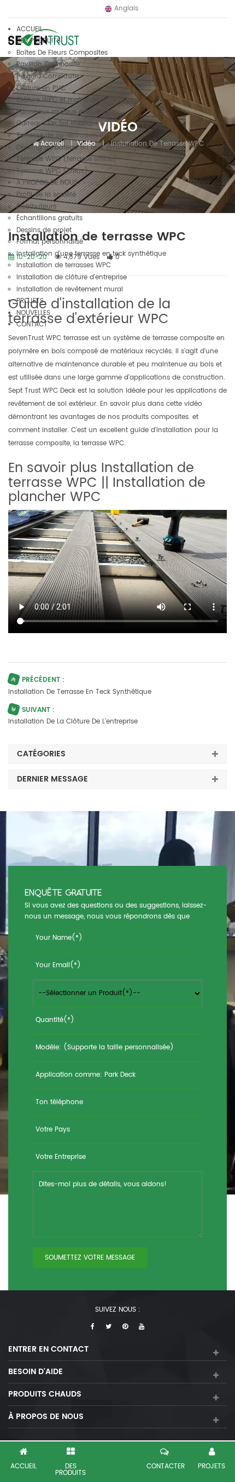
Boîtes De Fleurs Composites (62, 53)
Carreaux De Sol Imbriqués (59, 123)
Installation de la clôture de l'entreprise (73, 721)
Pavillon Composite (48, 64)
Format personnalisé (49, 242)
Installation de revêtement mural (69, 289)
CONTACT (32, 324)
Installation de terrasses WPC (63, 265)
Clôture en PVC (41, 88)
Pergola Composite (47, 76)
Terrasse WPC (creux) (52, 171)
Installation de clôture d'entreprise (71, 277)
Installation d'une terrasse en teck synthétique (91, 254)
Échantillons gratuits (49, 218)
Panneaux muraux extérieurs (62, 112)
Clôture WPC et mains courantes (69, 100)
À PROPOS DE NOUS (47, 182)
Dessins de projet (44, 230)
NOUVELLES (33, 313)
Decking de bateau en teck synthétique (80, 147)
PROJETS (30, 301)
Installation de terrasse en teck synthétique (79, 692)
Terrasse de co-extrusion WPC (65, 135)
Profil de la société (46, 194)
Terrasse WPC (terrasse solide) (66, 159)
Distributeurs (36, 207)
